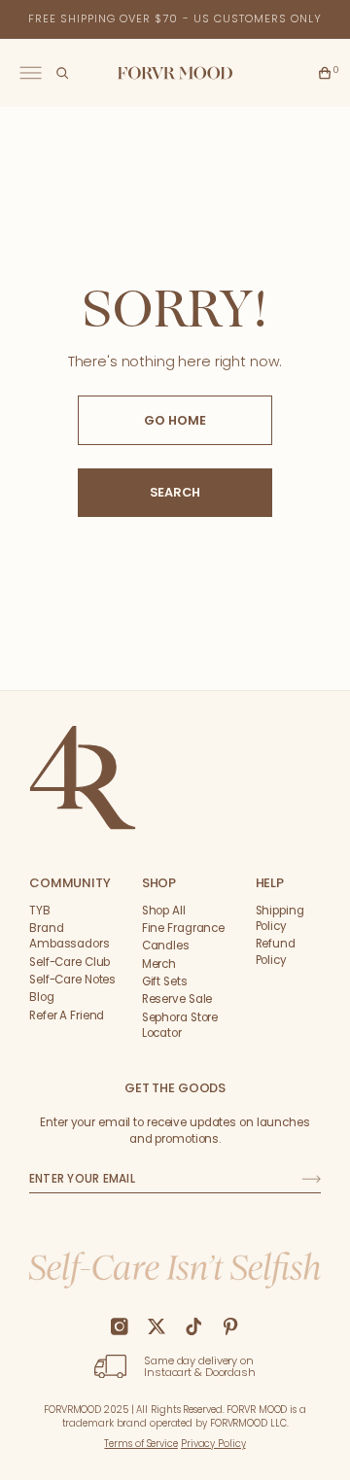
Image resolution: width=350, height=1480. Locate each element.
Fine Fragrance (183, 928)
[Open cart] (325, 73)
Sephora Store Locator (180, 1025)
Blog (41, 997)
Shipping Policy (280, 918)
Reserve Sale (177, 999)
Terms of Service (140, 1443)
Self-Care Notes (72, 979)
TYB (40, 910)
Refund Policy (276, 951)
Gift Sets (165, 981)
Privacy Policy (213, 1443)
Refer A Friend (66, 1015)
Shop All (164, 910)
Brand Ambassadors (69, 935)
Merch (159, 964)
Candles (166, 945)
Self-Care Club (69, 962)
